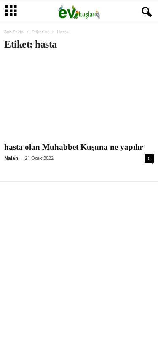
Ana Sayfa (14, 31)
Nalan (11, 158)
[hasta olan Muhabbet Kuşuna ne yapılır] (79, 99)
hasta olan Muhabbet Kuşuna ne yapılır (73, 147)
